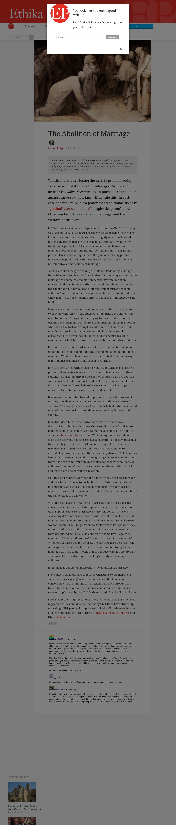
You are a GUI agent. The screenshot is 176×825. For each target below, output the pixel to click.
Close (122, 49)
